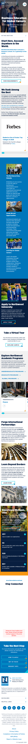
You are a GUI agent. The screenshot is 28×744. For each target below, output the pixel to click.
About (14, 728)
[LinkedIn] (14, 708)
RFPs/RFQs (14, 736)
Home (14, 14)
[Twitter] (18, 708)
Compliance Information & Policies (14, 734)
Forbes (13, 143)
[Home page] (9, 5)
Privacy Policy (14, 731)
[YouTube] (23, 708)
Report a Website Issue (14, 739)
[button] (25, 4)
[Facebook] (4, 708)
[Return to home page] (4, 685)
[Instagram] (9, 708)
